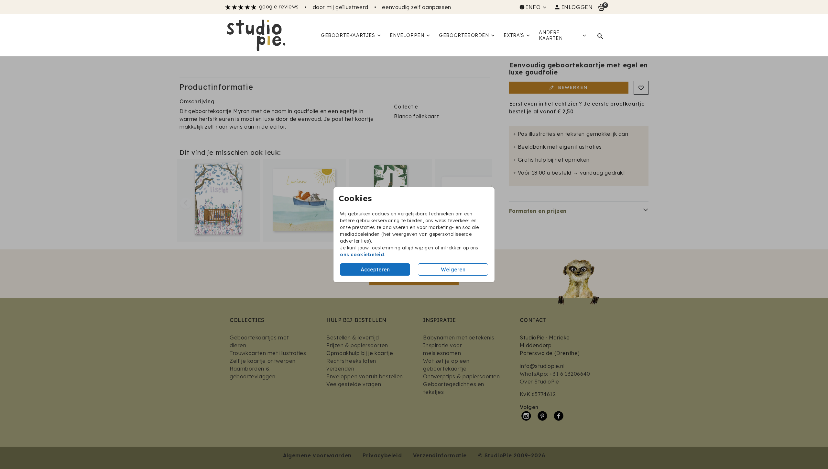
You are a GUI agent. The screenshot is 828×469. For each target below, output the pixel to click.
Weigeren (453, 269)
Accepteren (375, 269)
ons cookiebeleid (362, 254)
